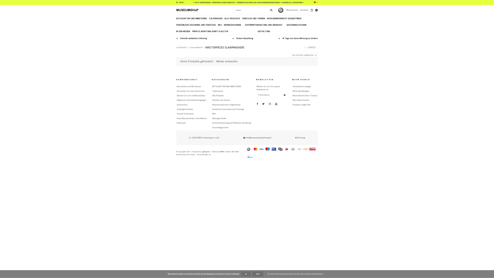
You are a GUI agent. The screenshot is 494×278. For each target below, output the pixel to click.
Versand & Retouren (185, 114)
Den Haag (300, 138)
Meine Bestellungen (301, 91)
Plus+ (228, 152)
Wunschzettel (292, 10)
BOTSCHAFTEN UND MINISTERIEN (191, 18)
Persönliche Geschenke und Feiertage (196, 25)
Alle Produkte (232, 18)
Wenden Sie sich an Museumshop (191, 96)
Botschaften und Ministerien (189, 86)
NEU (220, 25)
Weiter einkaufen (227, 61)
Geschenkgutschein (296, 25)
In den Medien (183, 31)
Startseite (181, 47)
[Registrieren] (285, 95)
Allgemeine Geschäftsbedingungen (191, 100)
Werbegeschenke (232, 25)
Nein (257, 274)
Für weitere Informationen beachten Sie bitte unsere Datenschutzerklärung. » (296, 274)
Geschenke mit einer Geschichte (191, 91)
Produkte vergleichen (302, 105)
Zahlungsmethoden (185, 109)
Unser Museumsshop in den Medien (192, 118)
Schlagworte (196, 47)
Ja (246, 274)
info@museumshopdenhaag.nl (258, 138)
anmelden (304, 10)
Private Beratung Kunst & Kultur (210, 31)
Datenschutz (182, 105)
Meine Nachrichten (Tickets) (305, 96)
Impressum (181, 123)
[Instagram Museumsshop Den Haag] (269, 103)
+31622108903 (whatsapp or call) (204, 138)
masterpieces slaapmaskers (225, 47)
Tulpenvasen (215, 18)
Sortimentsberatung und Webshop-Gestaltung (264, 28)
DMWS (222, 152)
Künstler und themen (253, 18)
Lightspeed (205, 152)
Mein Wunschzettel (301, 100)
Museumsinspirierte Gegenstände (284, 18)
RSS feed (235, 152)
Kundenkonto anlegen (302, 86)
